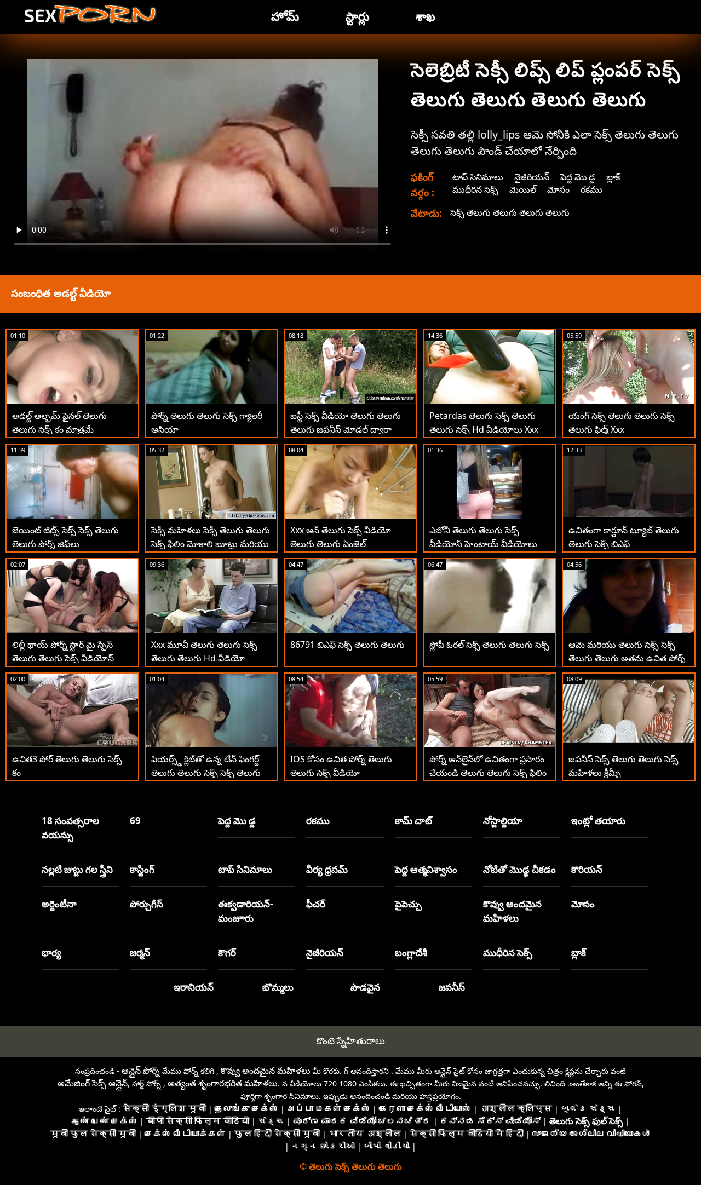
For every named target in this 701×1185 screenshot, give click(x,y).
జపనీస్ (452, 987)
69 (135, 820)
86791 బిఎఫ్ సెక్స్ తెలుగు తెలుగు (347, 644)
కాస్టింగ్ (142, 869)
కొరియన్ (586, 869)
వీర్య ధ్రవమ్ (327, 869)
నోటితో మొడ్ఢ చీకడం (519, 869)
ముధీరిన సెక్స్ (475, 189)
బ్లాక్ (613, 177)
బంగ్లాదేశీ (411, 952)
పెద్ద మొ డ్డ (577, 177)
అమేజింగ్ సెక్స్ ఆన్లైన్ (93, 1083)
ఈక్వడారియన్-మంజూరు (245, 911)
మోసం (558, 189)
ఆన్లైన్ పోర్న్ (141, 1071)
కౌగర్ (227, 952)
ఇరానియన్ (194, 987)
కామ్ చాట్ (413, 820)
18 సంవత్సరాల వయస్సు (70, 827)
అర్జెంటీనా (59, 904)
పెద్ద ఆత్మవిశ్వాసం (426, 869)
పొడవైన (365, 987)
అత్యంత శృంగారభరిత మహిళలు (223, 1083)
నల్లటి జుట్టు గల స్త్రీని (77, 869)
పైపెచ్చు (408, 904)
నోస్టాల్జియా (502, 820)
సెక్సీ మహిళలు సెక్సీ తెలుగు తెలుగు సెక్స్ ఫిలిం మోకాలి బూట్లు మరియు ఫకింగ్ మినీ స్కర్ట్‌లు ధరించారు (210, 543)
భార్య (51, 952)
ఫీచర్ (315, 904)
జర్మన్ (140, 952)
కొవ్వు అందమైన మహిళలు (512, 911)
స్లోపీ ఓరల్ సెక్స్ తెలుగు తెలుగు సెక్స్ (489, 644)
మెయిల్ (522, 189)
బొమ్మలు (278, 987)
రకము (591, 189)
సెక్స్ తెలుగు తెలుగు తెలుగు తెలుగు (510, 212)
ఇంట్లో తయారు (598, 820)
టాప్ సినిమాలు (477, 177)
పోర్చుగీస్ (146, 904)
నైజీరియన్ (531, 177)
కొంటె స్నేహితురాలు (351, 1040)
